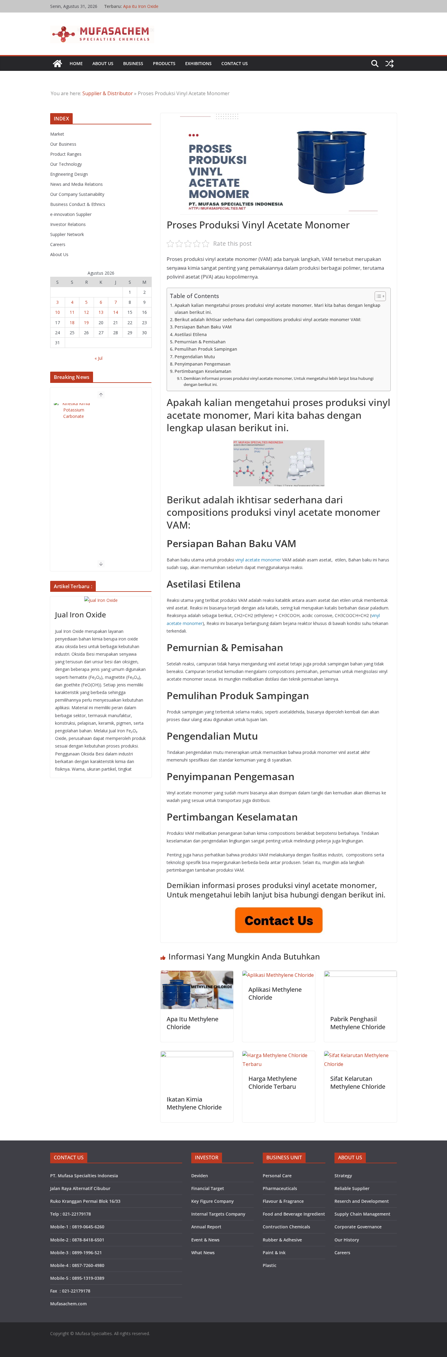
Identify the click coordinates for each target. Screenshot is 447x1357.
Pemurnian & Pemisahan (200, 342)
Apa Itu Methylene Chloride (192, 1023)
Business (133, 63)
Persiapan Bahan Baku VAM (203, 327)
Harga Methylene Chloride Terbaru (272, 1082)
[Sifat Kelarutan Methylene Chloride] (360, 1055)
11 (72, 312)
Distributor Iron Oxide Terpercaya (156, 6)
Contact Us (234, 63)
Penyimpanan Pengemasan (202, 364)
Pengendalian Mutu (195, 356)
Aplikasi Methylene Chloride (275, 993)
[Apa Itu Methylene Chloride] (197, 975)
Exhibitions (198, 63)
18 (72, 322)
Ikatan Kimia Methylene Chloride (194, 1103)
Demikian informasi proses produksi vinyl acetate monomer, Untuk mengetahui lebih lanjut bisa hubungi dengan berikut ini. (278, 381)
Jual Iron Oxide (80, 614)
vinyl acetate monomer (258, 560)
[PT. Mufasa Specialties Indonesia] (57, 63)
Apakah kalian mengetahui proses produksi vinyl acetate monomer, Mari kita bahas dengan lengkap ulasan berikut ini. (277, 308)
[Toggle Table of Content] (377, 296)
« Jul (98, 358)
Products (164, 63)
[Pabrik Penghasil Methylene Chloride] (360, 975)
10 (57, 312)
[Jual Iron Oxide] (100, 600)
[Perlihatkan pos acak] (389, 63)
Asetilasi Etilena (191, 334)
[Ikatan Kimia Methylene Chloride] (197, 1055)
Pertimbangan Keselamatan (203, 371)
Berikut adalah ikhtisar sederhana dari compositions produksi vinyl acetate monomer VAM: (268, 319)
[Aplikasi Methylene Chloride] (278, 975)
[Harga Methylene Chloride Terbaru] (278, 1055)
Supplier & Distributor (107, 93)
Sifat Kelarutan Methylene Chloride (357, 1082)
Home (76, 63)
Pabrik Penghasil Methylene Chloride (357, 1023)
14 (115, 312)
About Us (102, 63)
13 (101, 312)
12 (86, 312)
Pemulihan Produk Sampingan (206, 349)
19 (86, 322)
